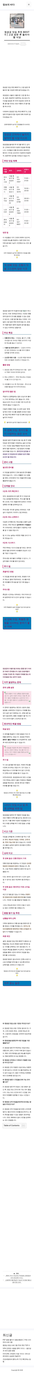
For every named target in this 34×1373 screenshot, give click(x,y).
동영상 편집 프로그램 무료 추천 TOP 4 (16, 1345)
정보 (17, 1273)
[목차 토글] (22, 1125)
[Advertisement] (17, 67)
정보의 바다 (9, 4)
